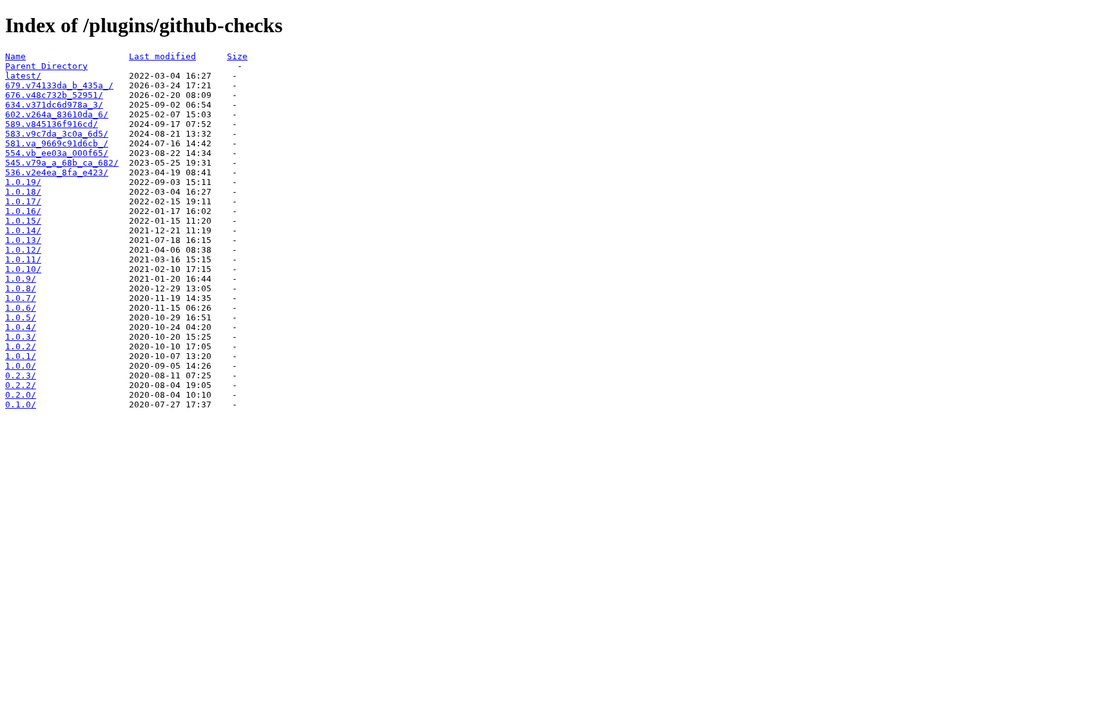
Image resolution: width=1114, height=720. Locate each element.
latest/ (23, 76)
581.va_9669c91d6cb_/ (56, 143)
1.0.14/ (23, 230)
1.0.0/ (20, 366)
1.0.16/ (23, 211)
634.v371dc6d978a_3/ (54, 105)
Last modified (162, 56)
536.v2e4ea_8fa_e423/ (56, 172)
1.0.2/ (20, 346)
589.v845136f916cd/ (51, 124)
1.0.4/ (20, 327)
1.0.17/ (23, 201)
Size (237, 56)
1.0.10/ (23, 269)
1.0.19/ (23, 182)
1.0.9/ (20, 279)
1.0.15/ (23, 221)
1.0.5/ (20, 317)
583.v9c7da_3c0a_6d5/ (56, 134)
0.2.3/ (20, 375)
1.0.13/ (23, 240)
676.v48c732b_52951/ (54, 95)
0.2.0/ (20, 395)
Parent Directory (46, 66)
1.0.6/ (20, 308)
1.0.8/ (20, 288)
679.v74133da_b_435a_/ (59, 85)
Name (15, 56)
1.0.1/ (20, 356)
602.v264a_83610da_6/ (56, 114)
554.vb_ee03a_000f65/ (56, 153)
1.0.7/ (20, 298)
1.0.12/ (23, 250)
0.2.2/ (20, 385)
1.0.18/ (23, 192)
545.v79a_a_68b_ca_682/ (62, 163)
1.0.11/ (23, 259)
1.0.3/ (20, 337)
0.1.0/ (20, 404)
